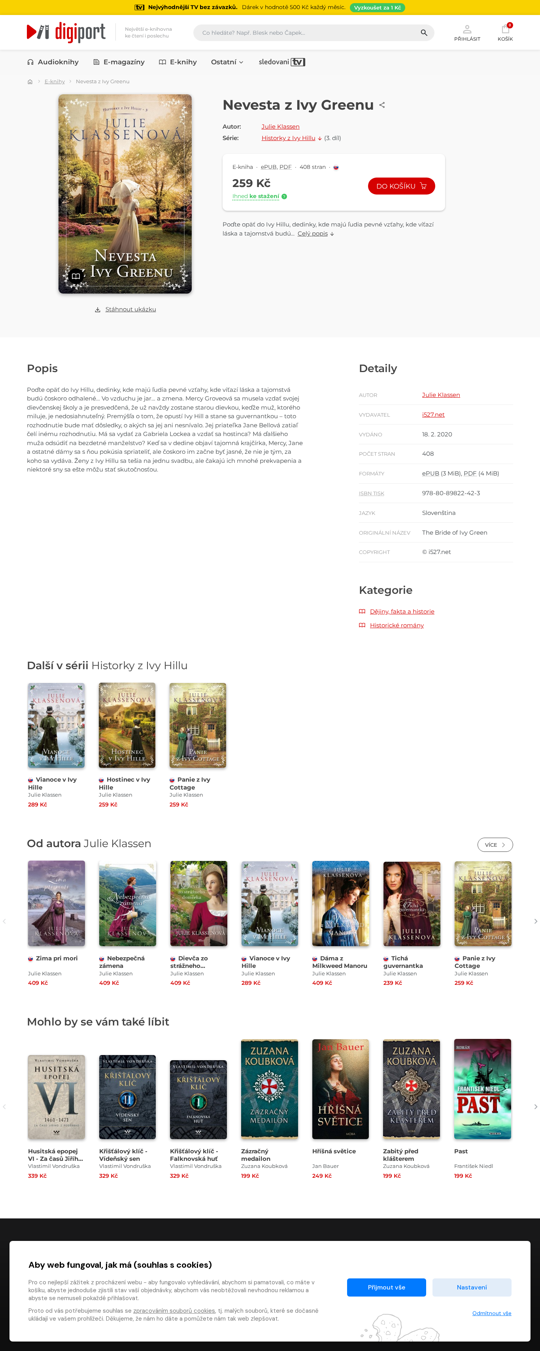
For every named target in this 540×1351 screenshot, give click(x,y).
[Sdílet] (382, 105)
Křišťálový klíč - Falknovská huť (194, 1154)
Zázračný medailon (255, 1154)
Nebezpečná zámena (122, 961)
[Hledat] (427, 32)
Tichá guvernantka (403, 961)
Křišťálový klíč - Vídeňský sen (123, 1154)
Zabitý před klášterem (400, 1154)
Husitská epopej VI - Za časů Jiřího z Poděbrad (55, 1158)
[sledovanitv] (282, 62)
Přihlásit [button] (467, 38)
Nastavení (472, 1287)
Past (461, 1151)
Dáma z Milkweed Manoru (339, 961)
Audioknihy (58, 62)
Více (492, 845)
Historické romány (397, 625)
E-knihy (183, 62)
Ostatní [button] (223, 62)
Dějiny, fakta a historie (402, 611)
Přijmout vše (386, 1287)
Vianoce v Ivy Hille (266, 961)
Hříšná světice (334, 1151)
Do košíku (396, 186)
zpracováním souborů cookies (174, 1311)
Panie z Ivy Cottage (190, 783)
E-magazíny (124, 62)
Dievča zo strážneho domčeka (189, 965)
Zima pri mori (57, 958)
